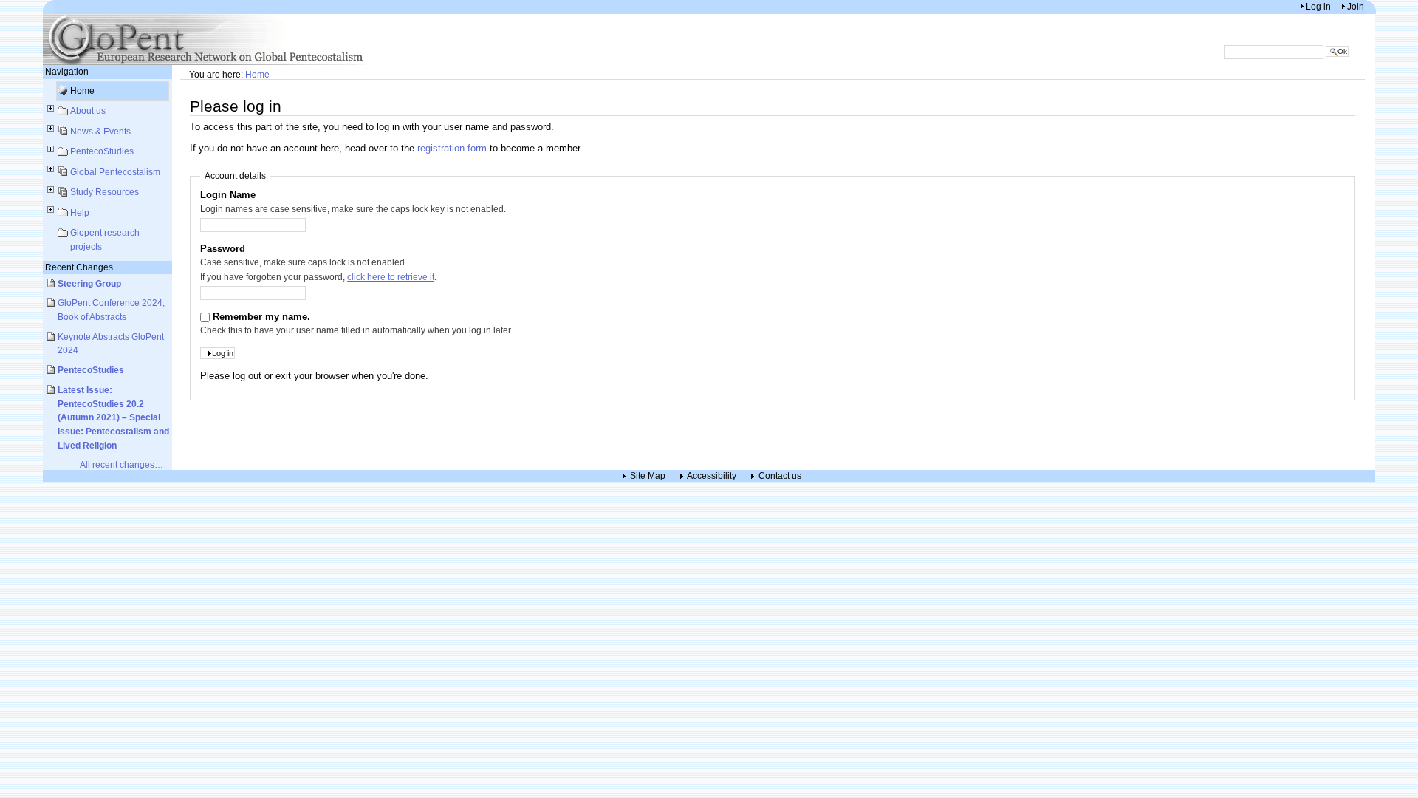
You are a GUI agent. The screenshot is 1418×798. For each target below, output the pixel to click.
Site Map (647, 476)
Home (82, 90)
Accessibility (711, 476)
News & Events (100, 131)
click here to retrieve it (390, 277)
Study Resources (104, 192)
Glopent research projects (105, 239)
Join (1355, 6)
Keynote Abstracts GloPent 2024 (111, 343)
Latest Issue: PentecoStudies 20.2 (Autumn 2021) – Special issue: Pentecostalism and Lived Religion (113, 417)
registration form (453, 148)
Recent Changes (79, 267)
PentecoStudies (102, 151)
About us (88, 110)
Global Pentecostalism (115, 172)
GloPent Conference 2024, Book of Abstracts (111, 309)
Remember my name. (261, 316)
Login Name (228, 194)
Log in (1319, 6)
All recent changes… (121, 464)
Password (222, 248)
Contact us (779, 476)
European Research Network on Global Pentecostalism (205, 39)
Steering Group (89, 283)
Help (79, 212)
